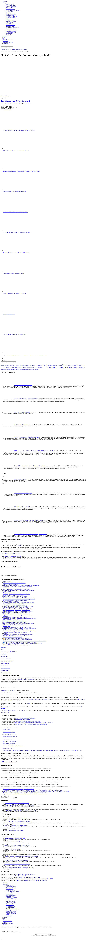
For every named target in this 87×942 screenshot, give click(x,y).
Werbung (5, 633)
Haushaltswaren (9, 12)
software (85, 367)
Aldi (4, 37)
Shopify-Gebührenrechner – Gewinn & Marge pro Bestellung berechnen (18, 623)
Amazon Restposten (5, 663)
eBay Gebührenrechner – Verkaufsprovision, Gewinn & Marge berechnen (19, 599)
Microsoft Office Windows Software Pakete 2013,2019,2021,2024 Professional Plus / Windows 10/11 (25, 792)
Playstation (40, 367)
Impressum (5, 616)
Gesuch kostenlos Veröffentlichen (10, 601)
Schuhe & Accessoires (11, 21)
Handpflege (40, 365)
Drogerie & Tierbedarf (11, 5)
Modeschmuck (23, 367)
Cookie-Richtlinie (7, 591)
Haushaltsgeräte (51, 365)
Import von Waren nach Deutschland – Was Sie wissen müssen (16, 613)
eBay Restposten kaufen (11, 28)
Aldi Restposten (4, 656)
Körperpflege (80, 365)
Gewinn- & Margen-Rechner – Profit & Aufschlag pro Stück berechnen (18, 602)
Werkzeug (36, 369)
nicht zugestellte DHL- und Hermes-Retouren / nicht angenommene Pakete (30, 534)
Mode (19, 367)
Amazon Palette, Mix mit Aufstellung (12, 849)
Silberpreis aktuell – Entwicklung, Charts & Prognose (14, 624)
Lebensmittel (21, 679)
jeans (72, 365)
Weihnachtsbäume (46, 699)
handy (45, 365)
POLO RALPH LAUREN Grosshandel (23, 385)
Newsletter (5, 43)
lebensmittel (8, 367)
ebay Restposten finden (6, 658)
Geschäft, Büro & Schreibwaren (13, 10)
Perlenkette (35, 367)
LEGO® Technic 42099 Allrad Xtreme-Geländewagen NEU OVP (19, 867)
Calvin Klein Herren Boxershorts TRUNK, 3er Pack (28, 721)
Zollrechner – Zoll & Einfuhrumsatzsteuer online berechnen (16, 635)
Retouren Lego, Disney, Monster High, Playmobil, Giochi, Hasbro (28, 520)
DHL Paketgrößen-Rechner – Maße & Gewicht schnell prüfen (16, 594)
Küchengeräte (3, 367)
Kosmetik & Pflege (10, 15)
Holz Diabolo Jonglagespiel (9, 732)
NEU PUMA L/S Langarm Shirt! (21, 479)
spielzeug (9, 369)
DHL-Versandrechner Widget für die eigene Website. (14, 595)
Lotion (15, 367)
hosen (55, 365)
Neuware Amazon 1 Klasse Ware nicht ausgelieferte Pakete (17, 845)
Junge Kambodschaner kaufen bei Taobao (12, 556)
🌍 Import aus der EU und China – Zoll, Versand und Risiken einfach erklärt (19, 642)
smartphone (79, 367)
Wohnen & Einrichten (10, 25)
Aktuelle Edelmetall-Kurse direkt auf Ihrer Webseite (14, 583)
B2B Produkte (9, 33)
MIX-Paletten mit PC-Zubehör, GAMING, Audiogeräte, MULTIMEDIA (31, 724)
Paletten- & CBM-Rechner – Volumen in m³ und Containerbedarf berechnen (19, 618)
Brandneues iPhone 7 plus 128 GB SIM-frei (14, 830)
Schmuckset (67, 367)
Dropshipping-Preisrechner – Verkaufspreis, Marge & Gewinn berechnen (19, 597)
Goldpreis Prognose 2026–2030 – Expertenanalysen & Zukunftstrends (18, 611)
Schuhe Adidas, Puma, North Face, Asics (23, 493)
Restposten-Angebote (10, 26)
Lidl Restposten (4, 665)
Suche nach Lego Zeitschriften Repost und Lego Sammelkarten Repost (18, 789)
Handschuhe (30, 699)
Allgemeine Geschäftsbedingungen (10, 584)
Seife (75, 367)
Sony (6, 369)
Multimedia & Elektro (10, 17)
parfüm (31, 367)
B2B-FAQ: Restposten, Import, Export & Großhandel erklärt (16, 589)
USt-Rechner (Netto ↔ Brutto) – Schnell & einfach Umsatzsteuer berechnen (19, 628)
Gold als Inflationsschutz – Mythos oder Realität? (13, 603)
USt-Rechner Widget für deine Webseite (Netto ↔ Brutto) (15, 629)
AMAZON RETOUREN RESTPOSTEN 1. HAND (15, 825)
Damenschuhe (24, 365)
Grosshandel (8, 34)
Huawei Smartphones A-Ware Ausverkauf (15, 101)
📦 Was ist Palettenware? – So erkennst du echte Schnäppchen (16, 644)
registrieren (19, 545)
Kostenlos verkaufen (7, 39)
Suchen (15, 797)
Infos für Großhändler (5, 668)
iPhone (64, 365)
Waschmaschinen (25, 369)
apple (12, 365)
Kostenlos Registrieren (8, 42)
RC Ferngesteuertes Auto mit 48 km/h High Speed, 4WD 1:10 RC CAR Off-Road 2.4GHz (34, 450)
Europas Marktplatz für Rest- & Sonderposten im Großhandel (14, 49)
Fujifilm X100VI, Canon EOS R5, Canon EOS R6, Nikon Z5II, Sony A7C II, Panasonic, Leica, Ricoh (25, 794)
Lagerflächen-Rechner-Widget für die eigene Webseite (15, 617)
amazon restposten (7, 365)
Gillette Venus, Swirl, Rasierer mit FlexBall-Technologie (26, 437)
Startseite (5, 1)
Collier (19, 365)
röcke (57, 367)
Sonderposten (10, 690)
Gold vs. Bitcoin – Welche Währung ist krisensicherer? (15, 605)
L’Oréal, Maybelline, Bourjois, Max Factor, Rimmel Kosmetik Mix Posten (20, 810)
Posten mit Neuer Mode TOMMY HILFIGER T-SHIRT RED (18, 821)
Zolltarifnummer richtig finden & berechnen (12, 637)
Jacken (26, 699)
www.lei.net (3, 654)
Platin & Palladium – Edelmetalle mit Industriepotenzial (15, 621)
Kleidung (26, 679)
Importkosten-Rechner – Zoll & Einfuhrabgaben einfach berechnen (17, 615)
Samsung (61, 367)
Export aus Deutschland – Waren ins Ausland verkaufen (15, 600)
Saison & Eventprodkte (11, 31)
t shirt (20, 369)
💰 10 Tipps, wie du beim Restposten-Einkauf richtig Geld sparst (17, 638)
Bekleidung (16, 365)
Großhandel (28, 703)
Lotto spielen (3, 647)
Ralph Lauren (45, 367)
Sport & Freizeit (9, 22)
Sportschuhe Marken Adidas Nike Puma (13, 841)
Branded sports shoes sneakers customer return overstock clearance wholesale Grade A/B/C (33, 722)
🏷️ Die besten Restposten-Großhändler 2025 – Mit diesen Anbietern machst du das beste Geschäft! (24, 641)
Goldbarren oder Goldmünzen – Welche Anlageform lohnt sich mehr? (18, 606)
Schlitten (39, 699)
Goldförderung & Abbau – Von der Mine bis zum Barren (15, 607)
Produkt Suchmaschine (5, 360)
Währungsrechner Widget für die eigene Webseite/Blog (15, 632)
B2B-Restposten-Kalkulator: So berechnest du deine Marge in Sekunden (18, 590)
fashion (28, 365)
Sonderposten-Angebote (11, 30)
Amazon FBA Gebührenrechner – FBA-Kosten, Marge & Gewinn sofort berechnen (21, 585)
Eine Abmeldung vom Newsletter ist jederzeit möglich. (44, 935)
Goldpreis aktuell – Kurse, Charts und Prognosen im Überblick (16, 610)
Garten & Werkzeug (10, 9)
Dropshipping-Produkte (11, 32)
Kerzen (74, 365)
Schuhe (71, 367)
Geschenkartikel (9, 11)
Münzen (8, 18)
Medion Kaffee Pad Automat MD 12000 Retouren (14, 745)
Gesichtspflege (33, 365)
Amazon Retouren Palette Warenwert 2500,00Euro (15, 853)
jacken (69, 365)
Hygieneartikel (59, 365)
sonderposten (3, 369)
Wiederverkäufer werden (6, 672)
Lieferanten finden (4, 670)
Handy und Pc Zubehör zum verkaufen (22, 412)
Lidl (4, 38)
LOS (14, 362)
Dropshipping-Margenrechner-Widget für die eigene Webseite (16, 596)
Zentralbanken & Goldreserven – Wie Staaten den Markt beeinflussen (18, 634)
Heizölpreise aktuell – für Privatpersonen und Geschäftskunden (16, 612)
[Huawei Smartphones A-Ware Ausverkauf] (18, 93)
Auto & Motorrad (10, 4)
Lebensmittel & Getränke (11, 16)
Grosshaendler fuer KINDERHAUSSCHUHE (15, 838)
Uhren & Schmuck (10, 23)
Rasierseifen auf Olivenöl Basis (10, 741)
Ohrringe (28, 367)
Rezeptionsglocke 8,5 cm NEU (10, 736)
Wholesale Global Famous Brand (21, 506)
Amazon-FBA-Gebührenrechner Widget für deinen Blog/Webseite (17, 586)
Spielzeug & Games (10, 20)
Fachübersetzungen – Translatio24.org (9, 651)
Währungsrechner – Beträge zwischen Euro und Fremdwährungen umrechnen (20, 631)
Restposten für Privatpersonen (12, 27)
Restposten (31, 679)
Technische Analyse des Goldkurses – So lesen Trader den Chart (17, 627)
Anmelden (5, 41)
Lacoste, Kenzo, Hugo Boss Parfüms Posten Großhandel (17, 860)
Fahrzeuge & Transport (11, 6)
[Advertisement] (41, 67)
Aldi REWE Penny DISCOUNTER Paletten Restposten (16, 818)
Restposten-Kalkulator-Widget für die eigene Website (14, 622)
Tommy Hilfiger (15, 369)
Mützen (35, 699)
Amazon (5, 36)
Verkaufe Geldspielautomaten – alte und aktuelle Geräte (26, 398)
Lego (13, 367)
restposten (52, 367)
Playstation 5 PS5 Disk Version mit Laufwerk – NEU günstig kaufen (19, 805)
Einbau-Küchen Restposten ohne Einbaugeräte (25, 718)
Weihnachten (31, 369)
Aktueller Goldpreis (5, 712)
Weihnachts (9, 700)
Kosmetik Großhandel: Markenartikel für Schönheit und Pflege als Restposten (21, 856)
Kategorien (5, 2)
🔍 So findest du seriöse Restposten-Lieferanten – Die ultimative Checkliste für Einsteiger (22, 643)
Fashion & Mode (9, 7)
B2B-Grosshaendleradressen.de (9, 761)
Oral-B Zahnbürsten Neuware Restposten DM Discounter (17, 803)
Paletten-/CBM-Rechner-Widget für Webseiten (13, 619)
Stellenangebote (6, 626)
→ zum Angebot (7, 109)
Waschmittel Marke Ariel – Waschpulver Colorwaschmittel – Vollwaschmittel (31, 465)
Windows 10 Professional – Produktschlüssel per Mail (16, 808)
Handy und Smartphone (11, 14)
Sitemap (2, 649)
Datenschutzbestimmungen (9, 592)
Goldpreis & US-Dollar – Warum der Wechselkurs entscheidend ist (17, 608)
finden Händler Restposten (9, 710)
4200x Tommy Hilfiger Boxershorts (22, 424)
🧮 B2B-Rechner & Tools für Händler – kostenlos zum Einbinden (17, 639)
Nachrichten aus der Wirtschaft (10, 554)
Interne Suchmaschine (5, 796)
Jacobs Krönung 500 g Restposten (22, 719)
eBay (28, 710)
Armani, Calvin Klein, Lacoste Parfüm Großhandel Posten (17, 864)
